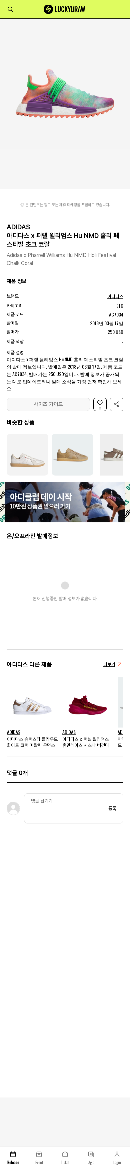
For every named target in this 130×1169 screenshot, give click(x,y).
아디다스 (115, 296)
